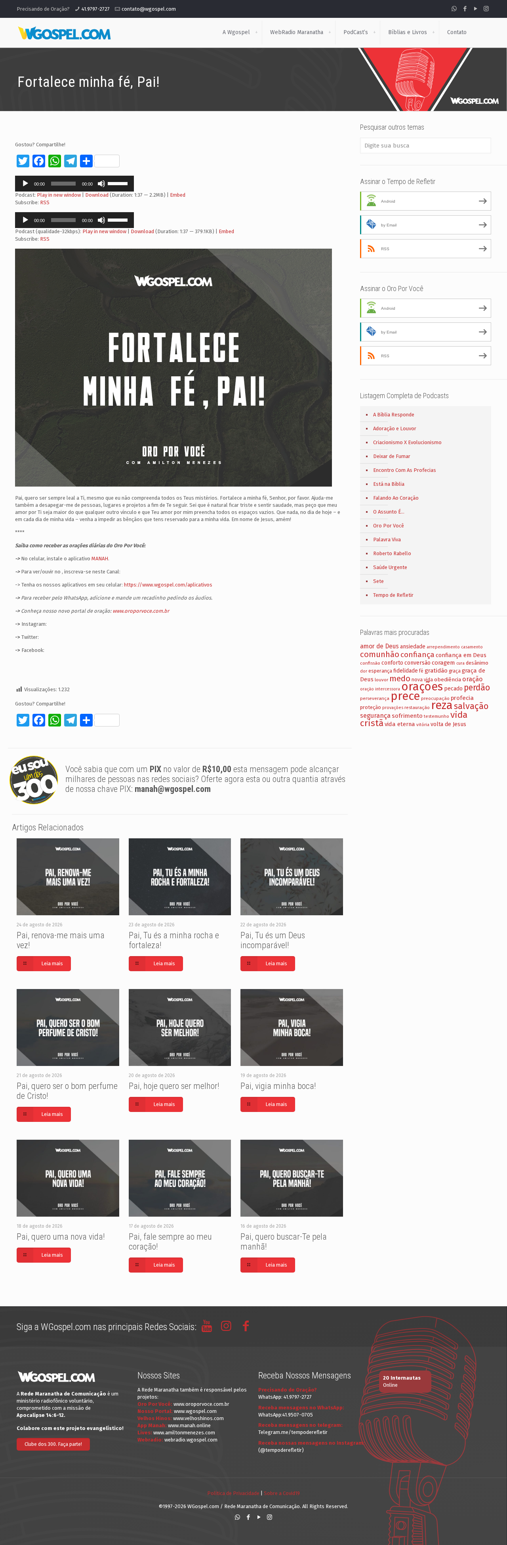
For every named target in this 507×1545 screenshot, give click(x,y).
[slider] (119, 183)
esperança (380, 671)
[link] (256, 32)
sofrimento (407, 715)
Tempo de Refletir (393, 595)
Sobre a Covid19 (282, 1493)
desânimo (477, 663)
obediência (447, 679)
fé (421, 671)
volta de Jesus (448, 724)
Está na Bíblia (388, 484)
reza (442, 705)
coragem (443, 662)
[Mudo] (101, 184)
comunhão (379, 654)
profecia (462, 698)
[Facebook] (465, 8)
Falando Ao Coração (396, 498)
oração (472, 679)
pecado (453, 688)
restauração (417, 707)
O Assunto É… (388, 512)
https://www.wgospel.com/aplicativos (168, 585)
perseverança (374, 698)
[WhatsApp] (454, 8)
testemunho (436, 716)
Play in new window (59, 195)
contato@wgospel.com (149, 9)
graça (455, 671)
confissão (370, 663)
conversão (417, 662)
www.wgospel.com (195, 1411)
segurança (375, 715)
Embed (177, 195)
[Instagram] (486, 8)
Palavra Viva (387, 539)
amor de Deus (379, 646)
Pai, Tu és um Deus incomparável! (272, 940)
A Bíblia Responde (393, 415)
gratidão (436, 670)
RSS (45, 202)
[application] (74, 184)
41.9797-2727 (96, 9)
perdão (477, 687)
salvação (471, 706)
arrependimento (443, 647)
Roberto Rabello (392, 553)
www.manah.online (189, 1425)
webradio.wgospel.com (190, 1440)
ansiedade (412, 646)
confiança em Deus (461, 655)
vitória (422, 724)
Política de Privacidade (233, 1493)
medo (399, 678)
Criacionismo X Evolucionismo (407, 442)
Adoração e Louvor (394, 428)
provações (392, 707)
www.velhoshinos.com (198, 1418)
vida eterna (400, 724)
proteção (370, 707)
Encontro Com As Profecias (404, 470)
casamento (472, 647)
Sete (378, 581)
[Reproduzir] (25, 184)
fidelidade (405, 670)
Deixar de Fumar (391, 456)
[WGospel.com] (64, 32)
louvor (381, 679)
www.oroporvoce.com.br (140, 611)
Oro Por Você (388, 526)
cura (460, 663)
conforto (392, 662)
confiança (417, 654)
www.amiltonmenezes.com (184, 1433)
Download (97, 195)
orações (422, 687)
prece (405, 696)
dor (363, 671)
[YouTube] (475, 8)
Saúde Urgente (390, 567)
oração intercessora (380, 689)
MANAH (99, 559)
